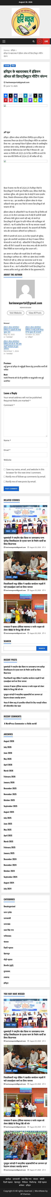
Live (46, 41)
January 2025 (9, 853)
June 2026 (8, 752)
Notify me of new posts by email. (21, 481)
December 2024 (10, 859)
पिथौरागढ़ (32, 1182)
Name (7, 440)
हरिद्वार (13, 66)
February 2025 (9, 847)
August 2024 (9, 882)
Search (7, 641)
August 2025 (9, 811)
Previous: (25, 366)
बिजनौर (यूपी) (8, 965)
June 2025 (8, 823)
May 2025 (7, 829)
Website (7, 459)
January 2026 (9, 782)
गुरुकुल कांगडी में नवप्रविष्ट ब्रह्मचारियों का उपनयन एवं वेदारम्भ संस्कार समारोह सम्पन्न (23, 696)
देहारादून (7, 953)
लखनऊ (6, 977)
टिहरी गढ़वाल (8, 947)
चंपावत (8, 531)
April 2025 (8, 835)
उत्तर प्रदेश (8, 912)
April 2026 (8, 764)
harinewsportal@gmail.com (17, 82)
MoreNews (40, 1191)
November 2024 (10, 864)
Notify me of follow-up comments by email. (26, 476)
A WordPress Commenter (14, 723)
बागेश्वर (21, 1185)
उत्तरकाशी (7, 918)
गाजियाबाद (7, 935)
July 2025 (7, 817)
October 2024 (9, 870)
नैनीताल (25, 1182)
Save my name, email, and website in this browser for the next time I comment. (25, 471)
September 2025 (10, 806)
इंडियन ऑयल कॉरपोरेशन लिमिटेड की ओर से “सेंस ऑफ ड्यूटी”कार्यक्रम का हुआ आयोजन (13, 345)
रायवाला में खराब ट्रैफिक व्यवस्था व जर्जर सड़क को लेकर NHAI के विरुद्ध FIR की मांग (24, 628)
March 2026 (8, 770)
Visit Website (16, 312)
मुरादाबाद (7, 971)
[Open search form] (34, 41)
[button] (4, 41)
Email (7, 450)
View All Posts (35, 312)
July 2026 (8, 747)
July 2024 (7, 888)
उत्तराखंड (6, 66)
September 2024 (10, 876)
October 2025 (9, 800)
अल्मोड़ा (8, 1179)
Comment (9, 405)
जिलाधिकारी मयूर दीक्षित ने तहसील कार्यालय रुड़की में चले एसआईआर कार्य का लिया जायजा (24, 585)
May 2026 (8, 758)
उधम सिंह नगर (9, 929)
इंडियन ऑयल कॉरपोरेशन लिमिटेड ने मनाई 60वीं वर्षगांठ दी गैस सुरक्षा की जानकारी (34, 329)
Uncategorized (9, 906)
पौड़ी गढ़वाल (8, 959)
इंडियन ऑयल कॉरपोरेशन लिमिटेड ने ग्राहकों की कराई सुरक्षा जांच (12, 329)
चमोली (42, 1179)
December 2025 (10, 788)
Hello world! (32, 723)
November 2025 (10, 794)
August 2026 (9, 741)
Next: (24, 377)
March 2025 (8, 841)
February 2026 (9, 776)
